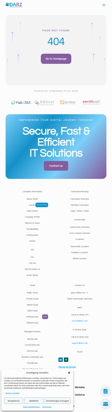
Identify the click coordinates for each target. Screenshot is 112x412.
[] (105, 396)
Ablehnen (34, 400)
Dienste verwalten (12, 393)
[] (105, 408)
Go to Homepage (56, 58)
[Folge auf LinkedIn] (60, 359)
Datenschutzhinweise (31, 407)
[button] (69, 372)
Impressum (46, 407)
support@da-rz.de (80, 343)
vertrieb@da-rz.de (80, 320)
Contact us (56, 165)
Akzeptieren (14, 400)
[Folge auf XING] (66, 359)
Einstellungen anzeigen (57, 400)
